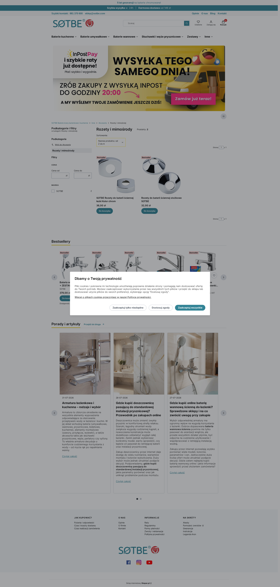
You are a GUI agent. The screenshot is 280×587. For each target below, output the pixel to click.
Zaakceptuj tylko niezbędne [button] (128, 307)
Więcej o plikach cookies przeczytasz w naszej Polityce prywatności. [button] (113, 297)
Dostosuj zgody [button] (161, 307)
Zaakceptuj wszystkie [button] (190, 307)
